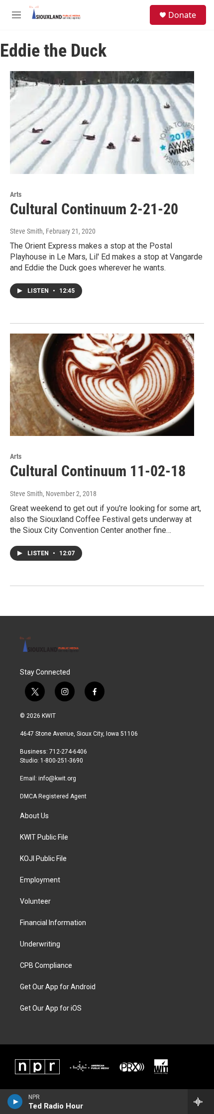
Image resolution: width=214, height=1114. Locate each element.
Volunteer (35, 901)
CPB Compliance (46, 965)
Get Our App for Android (58, 987)
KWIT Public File (44, 837)
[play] (15, 1102)
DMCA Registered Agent (53, 796)
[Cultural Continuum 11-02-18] (102, 385)
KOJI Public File (43, 858)
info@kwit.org (57, 778)
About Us (34, 816)
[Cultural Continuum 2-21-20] (102, 122)
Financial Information (53, 923)
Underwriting (40, 944)
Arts (15, 194)
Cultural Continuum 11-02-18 (98, 471)
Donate (182, 14)
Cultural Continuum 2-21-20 (94, 209)
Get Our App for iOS (51, 1008)
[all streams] (201, 1101)
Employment (40, 880)
